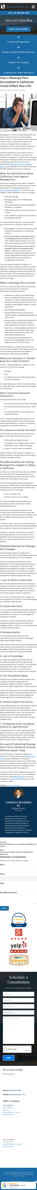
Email (2, 883)
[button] (36, 1182)
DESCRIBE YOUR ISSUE (9, 893)
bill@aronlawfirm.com (17, 1094)
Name (2, 865)
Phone (3, 874)
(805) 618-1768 (19, 777)
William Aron (11, 90)
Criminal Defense (14, 785)
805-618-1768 (16, 1090)
